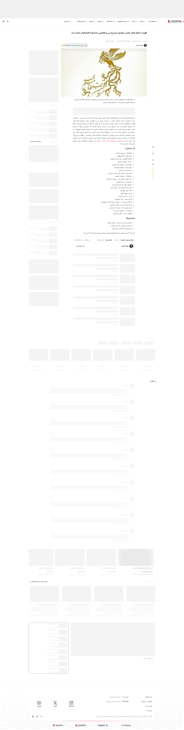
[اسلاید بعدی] (26, 157)
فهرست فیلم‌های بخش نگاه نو (111, 141)
